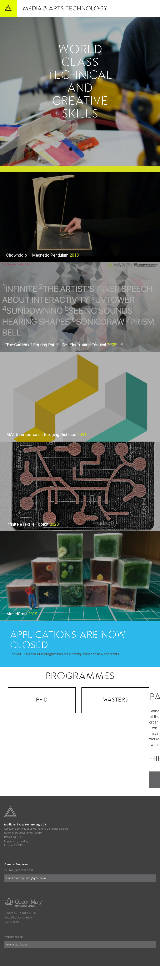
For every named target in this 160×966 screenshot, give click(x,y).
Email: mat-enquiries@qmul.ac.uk (26, 878)
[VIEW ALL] (154, 779)
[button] (154, 8)
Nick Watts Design (17, 944)
